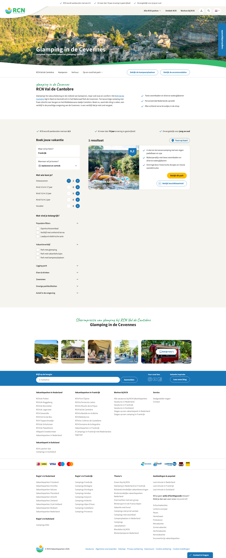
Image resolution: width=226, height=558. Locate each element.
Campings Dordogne (84, 489)
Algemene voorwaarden (106, 549)
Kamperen (62, 72)
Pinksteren (158, 520)
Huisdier (40, 206)
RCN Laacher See (43, 448)
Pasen (155, 512)
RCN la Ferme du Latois (85, 402)
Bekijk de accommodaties (175, 72)
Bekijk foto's (168, 351)
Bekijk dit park (176, 175)
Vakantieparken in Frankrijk (87, 428)
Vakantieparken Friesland (47, 482)
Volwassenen (42, 180)
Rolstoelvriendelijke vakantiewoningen (131, 489)
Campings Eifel (42, 525)
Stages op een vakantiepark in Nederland (132, 411)
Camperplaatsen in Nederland (127, 518)
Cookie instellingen (181, 549)
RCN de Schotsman (44, 424)
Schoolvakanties (160, 505)
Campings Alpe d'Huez (85, 504)
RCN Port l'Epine (82, 398)
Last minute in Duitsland (163, 489)
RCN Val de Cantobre (45, 72)
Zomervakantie (159, 527)
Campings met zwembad (125, 514)
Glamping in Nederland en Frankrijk (129, 485)
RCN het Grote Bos (44, 417)
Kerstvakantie (159, 534)
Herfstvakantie (159, 531)
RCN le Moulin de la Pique (86, 406)
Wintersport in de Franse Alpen (127, 503)
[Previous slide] (91, 167)
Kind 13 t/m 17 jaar (44, 187)
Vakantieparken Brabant (46, 507)
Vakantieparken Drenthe (47, 485)
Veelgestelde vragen (162, 398)
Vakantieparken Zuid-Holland (49, 504)
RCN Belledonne (82, 417)
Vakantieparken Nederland (48, 511)
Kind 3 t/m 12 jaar (43, 193)
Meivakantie (158, 523)
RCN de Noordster (44, 406)
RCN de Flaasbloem (44, 428)
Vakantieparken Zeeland (47, 500)
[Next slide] (136, 167)
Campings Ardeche (83, 500)
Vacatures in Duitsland (124, 408)
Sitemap (122, 549)
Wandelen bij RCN (122, 529)
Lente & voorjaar (160, 509)
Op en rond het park (93, 74)
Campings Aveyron (83, 496)
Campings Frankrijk (83, 482)
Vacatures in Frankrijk (123, 404)
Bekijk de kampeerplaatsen (142, 72)
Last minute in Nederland (164, 482)
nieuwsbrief (181, 499)
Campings (118, 522)
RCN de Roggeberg (44, 402)
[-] (69, 181)
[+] (78, 181)
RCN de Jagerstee (43, 409)
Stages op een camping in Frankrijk (129, 414)
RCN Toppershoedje (45, 420)
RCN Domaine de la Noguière (87, 424)
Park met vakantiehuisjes (51, 253)
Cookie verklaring (163, 549)
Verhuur (75, 72)
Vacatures (89, 549)
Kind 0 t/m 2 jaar (43, 199)
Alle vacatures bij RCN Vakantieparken (130, 398)
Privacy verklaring (135, 549)
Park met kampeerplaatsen (52, 257)
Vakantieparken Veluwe (46, 489)
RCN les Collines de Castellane (88, 420)
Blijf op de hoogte (44, 374)
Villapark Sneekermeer (46, 431)
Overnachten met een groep (126, 500)
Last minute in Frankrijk (163, 485)
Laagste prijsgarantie (222, 39)
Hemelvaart (158, 516)
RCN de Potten (42, 398)
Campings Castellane (84, 507)
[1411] (160, 379)
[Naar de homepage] (15, 11)
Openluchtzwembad (49, 228)
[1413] (150, 379)
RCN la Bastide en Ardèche (86, 413)
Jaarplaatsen (120, 525)
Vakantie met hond (122, 507)
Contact (156, 401)
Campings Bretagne (83, 485)
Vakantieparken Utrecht (46, 496)
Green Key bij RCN (122, 482)
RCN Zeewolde (42, 413)
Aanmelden (129, 379)
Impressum (149, 549)
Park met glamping (49, 249)
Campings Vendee (83, 493)
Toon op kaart (181, 140)
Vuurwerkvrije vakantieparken (166, 538)
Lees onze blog (180, 379)
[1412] (155, 379)
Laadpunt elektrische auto (52, 236)
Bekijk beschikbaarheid (172, 183)
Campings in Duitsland (46, 451)
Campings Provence (83, 511)
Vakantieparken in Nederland (49, 435)
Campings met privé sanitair (126, 511)
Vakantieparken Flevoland (47, 493)
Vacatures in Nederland (124, 401)
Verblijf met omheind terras (53, 232)
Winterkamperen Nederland (126, 533)
